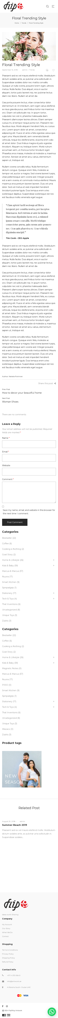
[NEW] (22, 769)
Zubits (5, 620)
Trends (24, 23)
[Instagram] (7, 1006)
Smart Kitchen (9, 582)
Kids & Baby (8, 565)
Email (5, 451)
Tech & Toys (8, 598)
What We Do (7, 932)
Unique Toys (8, 615)
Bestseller (7, 538)
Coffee (5, 543)
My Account (7, 924)
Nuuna (5, 576)
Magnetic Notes (10, 668)
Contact (5, 936)
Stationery (7, 593)
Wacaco (6, 729)
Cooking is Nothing (11, 549)
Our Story (6, 928)
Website (6, 465)
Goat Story (7, 554)
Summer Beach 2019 (14, 825)
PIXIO (5, 685)
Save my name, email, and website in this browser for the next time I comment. (29, 512)
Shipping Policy (8, 958)
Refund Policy (7, 962)
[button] (52, 1012)
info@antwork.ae (14, 981)
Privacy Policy (8, 954)
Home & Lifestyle (10, 560)
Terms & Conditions (10, 950)
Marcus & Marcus (10, 571)
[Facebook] (2, 1006)
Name (6, 438)
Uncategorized (9, 609)
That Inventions (9, 604)
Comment (8, 479)
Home (17, 23)
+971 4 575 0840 (13, 975)
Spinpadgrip (8, 587)
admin (23, 70)
